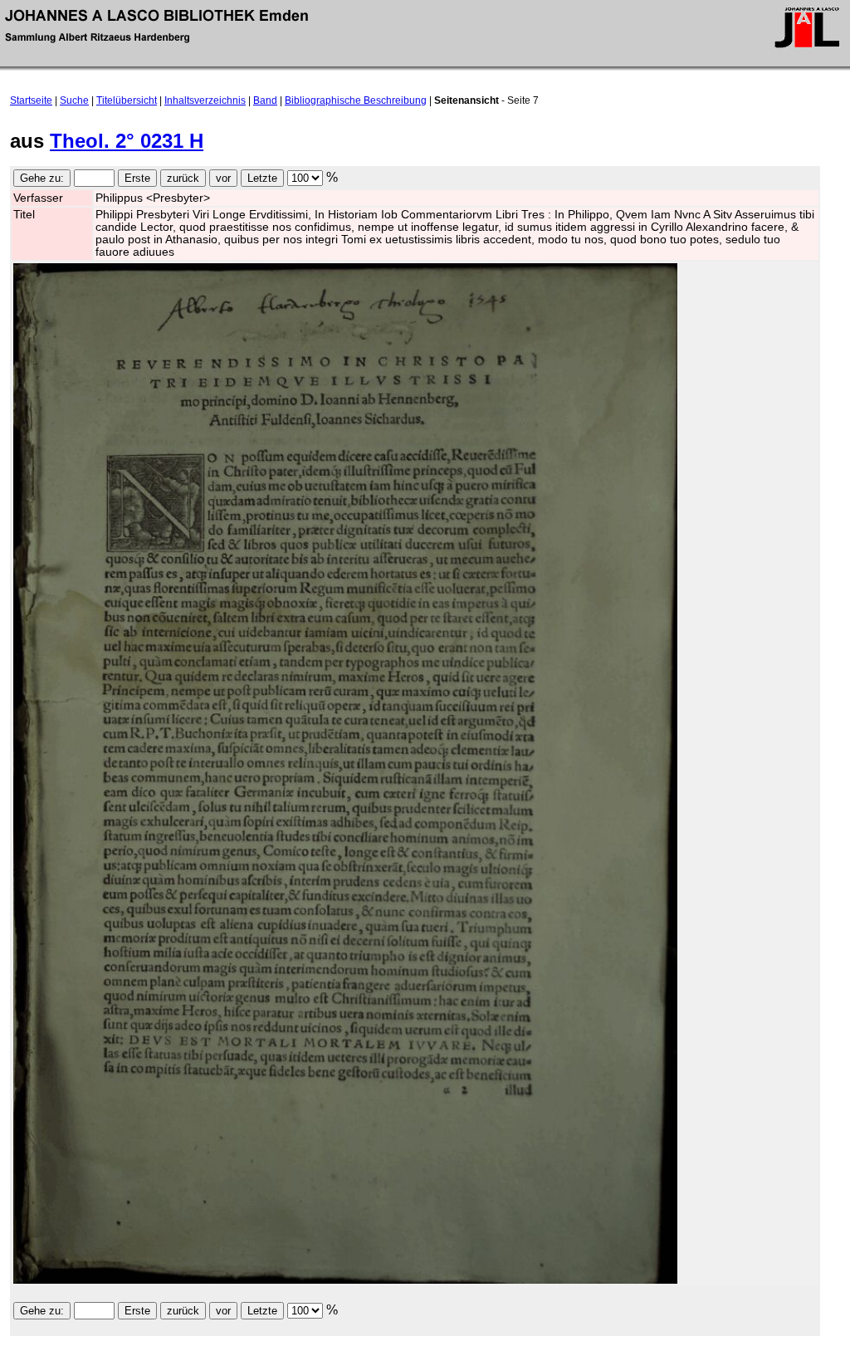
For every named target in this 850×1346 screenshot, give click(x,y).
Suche (74, 100)
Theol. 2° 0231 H (126, 141)
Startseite (31, 100)
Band (265, 100)
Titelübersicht (126, 100)
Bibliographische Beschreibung (356, 100)
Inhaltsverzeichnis (205, 100)
